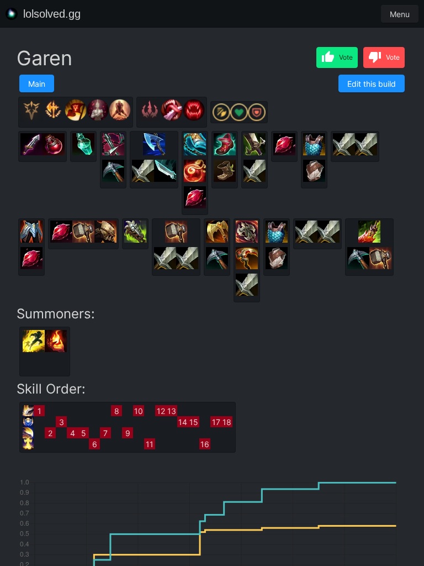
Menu (400, 14)
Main (36, 83)
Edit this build (371, 83)
